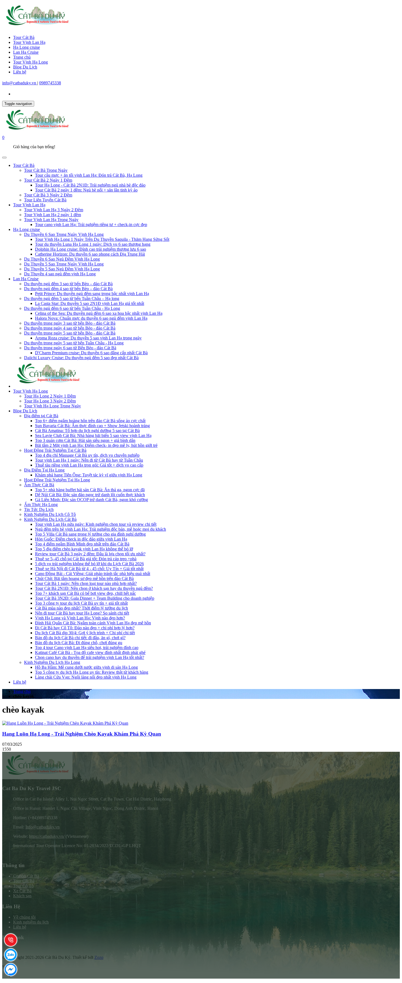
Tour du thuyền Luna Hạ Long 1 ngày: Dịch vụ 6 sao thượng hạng (92, 244)
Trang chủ (22, 57)
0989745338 (50, 83)
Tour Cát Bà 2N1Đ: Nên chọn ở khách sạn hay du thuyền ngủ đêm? (94, 588)
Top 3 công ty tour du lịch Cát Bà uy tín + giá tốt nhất (81, 603)
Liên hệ (19, 72)
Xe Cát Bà (22, 890)
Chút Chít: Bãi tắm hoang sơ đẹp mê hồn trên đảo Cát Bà (84, 578)
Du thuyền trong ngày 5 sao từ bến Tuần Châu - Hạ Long (74, 343)
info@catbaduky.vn (19, 83)
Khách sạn (22, 895)
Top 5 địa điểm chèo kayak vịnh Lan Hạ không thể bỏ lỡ (84, 549)
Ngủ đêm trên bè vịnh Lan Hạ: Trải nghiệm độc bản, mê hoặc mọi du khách (100, 529)
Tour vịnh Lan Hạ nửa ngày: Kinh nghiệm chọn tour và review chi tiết (95, 524)
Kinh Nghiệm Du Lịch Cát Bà (50, 519)
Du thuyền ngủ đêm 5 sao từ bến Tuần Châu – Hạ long (71, 298)
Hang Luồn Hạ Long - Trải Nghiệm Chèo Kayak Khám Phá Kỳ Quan (81, 734)
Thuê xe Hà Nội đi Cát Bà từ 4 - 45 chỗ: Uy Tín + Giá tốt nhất (89, 568)
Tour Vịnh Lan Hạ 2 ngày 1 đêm (52, 214)
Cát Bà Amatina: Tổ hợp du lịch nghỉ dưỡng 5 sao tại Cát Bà (87, 430)
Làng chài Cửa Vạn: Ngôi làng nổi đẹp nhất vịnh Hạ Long (85, 677)
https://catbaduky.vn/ (47, 836)
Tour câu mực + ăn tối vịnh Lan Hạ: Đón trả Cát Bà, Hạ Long (88, 175)
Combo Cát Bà (26, 876)
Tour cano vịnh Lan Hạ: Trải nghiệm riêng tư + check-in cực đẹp (91, 224)
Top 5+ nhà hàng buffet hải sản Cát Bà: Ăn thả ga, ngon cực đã (90, 489)
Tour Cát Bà (23, 37)
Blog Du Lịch (25, 67)
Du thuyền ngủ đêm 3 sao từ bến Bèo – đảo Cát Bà (68, 283)
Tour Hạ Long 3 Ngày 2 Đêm (50, 401)
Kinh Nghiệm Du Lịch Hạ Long (52, 662)
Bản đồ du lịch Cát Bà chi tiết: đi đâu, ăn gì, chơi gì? (80, 637)
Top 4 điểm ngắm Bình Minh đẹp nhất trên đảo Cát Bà (82, 544)
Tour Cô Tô (23, 886)
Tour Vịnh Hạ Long (30, 62)
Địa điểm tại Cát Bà (41, 415)
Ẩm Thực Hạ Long (41, 504)
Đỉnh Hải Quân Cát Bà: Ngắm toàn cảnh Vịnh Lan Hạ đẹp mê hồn (93, 623)
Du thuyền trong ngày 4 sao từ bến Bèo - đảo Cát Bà (69, 328)
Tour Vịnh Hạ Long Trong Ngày (52, 406)
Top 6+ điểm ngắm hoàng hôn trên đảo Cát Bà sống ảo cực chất (90, 420)
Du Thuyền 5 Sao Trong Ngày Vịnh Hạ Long (64, 264)
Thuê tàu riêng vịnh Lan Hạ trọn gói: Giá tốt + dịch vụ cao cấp (89, 465)
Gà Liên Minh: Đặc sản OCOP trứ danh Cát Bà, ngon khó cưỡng (91, 499)
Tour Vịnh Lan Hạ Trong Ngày (51, 219)
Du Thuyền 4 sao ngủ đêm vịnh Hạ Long (60, 274)
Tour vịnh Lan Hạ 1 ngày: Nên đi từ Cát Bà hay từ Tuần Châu (89, 460)
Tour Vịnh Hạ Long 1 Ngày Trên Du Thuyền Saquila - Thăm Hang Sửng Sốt (102, 239)
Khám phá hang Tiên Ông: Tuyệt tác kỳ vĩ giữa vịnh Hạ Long (88, 475)
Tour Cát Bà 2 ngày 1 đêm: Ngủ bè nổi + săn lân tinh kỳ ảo (86, 190)
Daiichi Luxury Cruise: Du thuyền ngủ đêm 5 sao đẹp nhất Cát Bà (81, 357)
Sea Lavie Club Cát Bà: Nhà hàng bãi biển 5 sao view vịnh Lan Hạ (93, 435)
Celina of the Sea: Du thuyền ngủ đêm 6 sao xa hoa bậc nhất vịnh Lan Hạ (98, 313)
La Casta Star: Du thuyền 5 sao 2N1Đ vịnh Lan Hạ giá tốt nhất (89, 303)
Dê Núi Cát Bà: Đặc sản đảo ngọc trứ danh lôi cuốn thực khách (90, 494)
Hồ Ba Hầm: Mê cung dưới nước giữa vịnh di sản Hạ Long (86, 667)
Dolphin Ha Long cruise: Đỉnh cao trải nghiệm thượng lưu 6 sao (90, 249)
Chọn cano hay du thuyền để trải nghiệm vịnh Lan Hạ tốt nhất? (89, 657)
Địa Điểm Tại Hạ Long (44, 470)
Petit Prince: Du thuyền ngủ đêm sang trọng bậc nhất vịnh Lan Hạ (92, 293)
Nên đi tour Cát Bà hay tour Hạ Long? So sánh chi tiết (82, 613)
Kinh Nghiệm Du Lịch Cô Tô (50, 514)
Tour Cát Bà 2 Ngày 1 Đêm (48, 180)
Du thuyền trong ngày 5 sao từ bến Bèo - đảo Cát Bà (69, 333)
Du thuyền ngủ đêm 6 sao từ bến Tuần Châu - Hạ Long (72, 308)
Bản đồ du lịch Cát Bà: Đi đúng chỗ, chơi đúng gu (78, 642)
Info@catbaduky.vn (42, 827)
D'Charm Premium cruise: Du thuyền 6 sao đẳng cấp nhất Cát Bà (91, 352)
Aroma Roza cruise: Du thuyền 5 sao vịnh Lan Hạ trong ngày (88, 338)
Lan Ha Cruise (26, 52)
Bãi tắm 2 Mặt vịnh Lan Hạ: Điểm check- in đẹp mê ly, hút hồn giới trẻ (96, 445)
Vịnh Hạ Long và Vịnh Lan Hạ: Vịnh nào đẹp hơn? (80, 618)
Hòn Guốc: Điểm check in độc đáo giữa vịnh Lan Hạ (81, 539)
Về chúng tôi (24, 917)
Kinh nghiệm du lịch (31, 922)
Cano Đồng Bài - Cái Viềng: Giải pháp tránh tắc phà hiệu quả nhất (92, 573)
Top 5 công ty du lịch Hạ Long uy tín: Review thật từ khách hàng (91, 672)
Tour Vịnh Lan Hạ (29, 42)
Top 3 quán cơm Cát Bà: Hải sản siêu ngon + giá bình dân (85, 440)
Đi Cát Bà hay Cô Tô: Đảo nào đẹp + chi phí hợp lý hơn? (85, 627)
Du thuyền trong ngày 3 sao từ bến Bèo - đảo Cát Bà (69, 323)
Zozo (98, 957)
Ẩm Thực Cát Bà (39, 484)
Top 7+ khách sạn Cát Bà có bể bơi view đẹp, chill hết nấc (85, 593)
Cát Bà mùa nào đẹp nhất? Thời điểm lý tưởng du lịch (81, 608)
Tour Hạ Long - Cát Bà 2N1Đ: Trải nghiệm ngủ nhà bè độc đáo (90, 185)
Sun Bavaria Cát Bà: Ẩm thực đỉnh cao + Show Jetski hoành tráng (92, 425)
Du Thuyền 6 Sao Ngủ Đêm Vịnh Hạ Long (62, 259)
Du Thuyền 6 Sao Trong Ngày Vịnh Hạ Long (64, 234)
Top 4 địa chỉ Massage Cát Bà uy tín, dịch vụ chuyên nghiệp (87, 455)
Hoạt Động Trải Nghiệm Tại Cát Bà (55, 450)
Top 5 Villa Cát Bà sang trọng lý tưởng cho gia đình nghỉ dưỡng (90, 534)
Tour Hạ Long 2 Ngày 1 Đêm (50, 396)
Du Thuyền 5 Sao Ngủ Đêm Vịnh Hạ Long (62, 269)
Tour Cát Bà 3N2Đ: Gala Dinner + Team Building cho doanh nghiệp (94, 598)
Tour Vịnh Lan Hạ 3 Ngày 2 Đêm (53, 209)
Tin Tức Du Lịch (39, 509)
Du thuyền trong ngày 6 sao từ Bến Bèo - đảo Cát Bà (70, 347)
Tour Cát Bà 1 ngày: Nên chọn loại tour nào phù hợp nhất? (86, 583)
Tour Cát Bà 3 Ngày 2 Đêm (48, 195)
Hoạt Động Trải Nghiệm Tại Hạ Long (57, 480)
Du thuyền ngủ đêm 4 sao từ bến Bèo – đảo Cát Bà (68, 288)
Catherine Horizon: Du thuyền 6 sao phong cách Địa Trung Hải (90, 254)
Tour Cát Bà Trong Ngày (46, 170)
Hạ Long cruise (26, 47)
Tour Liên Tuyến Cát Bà (45, 200)
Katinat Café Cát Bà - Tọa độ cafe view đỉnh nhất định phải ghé (90, 652)
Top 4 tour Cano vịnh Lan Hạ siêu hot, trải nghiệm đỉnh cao (86, 647)
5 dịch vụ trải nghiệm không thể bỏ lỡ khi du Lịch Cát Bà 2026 (89, 563)
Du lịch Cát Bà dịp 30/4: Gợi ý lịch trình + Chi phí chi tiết (85, 632)
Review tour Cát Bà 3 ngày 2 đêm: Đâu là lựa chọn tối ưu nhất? (90, 553)
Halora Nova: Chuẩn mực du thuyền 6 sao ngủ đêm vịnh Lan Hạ (91, 318)
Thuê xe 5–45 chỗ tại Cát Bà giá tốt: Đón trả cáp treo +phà (85, 558)
